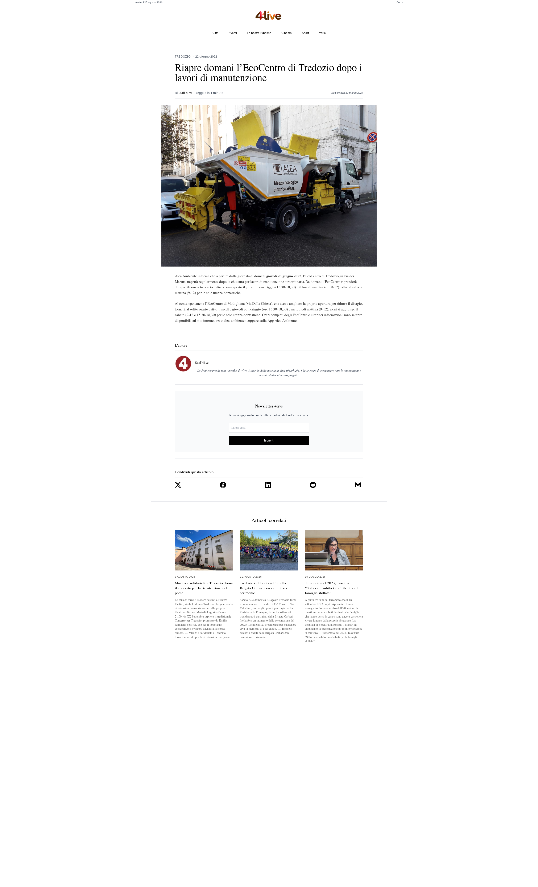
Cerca (400, 2)
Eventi (233, 32)
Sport (305, 32)
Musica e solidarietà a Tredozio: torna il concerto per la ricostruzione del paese (204, 588)
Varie (322, 32)
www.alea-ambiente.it (231, 320)
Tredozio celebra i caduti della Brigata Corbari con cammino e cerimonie (264, 588)
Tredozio (183, 56)
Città (215, 32)
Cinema (286, 32)
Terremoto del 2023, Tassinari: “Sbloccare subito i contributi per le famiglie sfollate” (332, 588)
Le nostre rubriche (259, 32)
